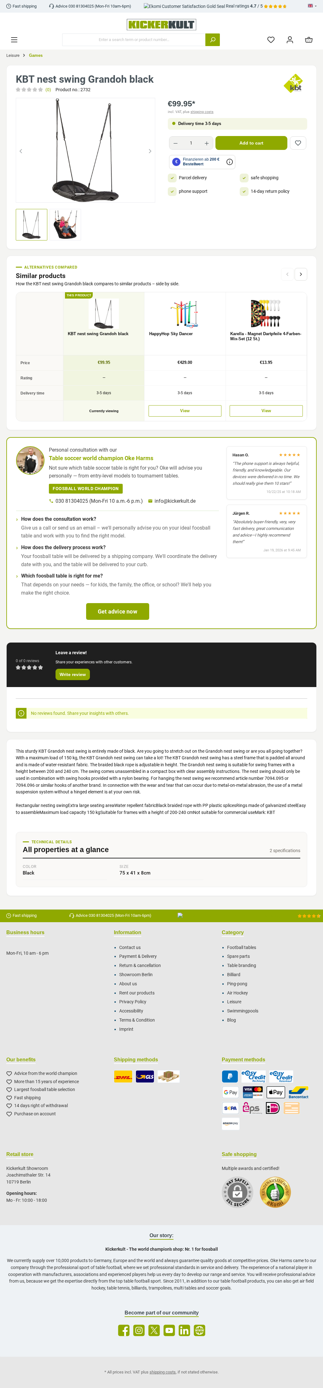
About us (128, 984)
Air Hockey (237, 993)
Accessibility (131, 1011)
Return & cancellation (140, 965)
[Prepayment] (291, 1108)
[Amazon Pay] (231, 1124)
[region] (85, 150)
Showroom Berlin (136, 974)
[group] (85, 150)
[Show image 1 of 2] (80, 194)
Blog (231, 1020)
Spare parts (238, 956)
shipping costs (202, 112)
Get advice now (117, 611)
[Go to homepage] (161, 24)
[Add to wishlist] (298, 143)
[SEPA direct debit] (230, 1108)
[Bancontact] (299, 1092)
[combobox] (134, 39)
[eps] (253, 1108)
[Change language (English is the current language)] (312, 6)
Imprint (126, 1029)
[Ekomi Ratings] (278, 1195)
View (185, 411)
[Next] (150, 150)
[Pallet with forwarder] (168, 1076)
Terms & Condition (137, 1020)
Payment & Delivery (138, 956)
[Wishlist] (271, 39)
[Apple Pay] (275, 1092)
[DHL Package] (123, 1076)
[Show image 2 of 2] (91, 194)
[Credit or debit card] (253, 1092)
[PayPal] (230, 1076)
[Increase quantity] (207, 143)
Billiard (233, 974)
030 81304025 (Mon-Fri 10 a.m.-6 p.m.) (99, 501)
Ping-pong (237, 984)
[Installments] (281, 1076)
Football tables (241, 947)
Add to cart (251, 142)
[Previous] (21, 150)
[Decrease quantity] (175, 143)
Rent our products (137, 993)
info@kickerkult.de (175, 501)
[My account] (290, 39)
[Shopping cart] (309, 39)
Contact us (130, 947)
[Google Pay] (230, 1092)
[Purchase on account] (253, 1076)
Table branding (241, 965)
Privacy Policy (132, 1002)
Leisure (234, 1002)
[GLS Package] (145, 1076)
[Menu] (14, 39)
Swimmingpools (242, 1011)
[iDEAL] (273, 1108)
